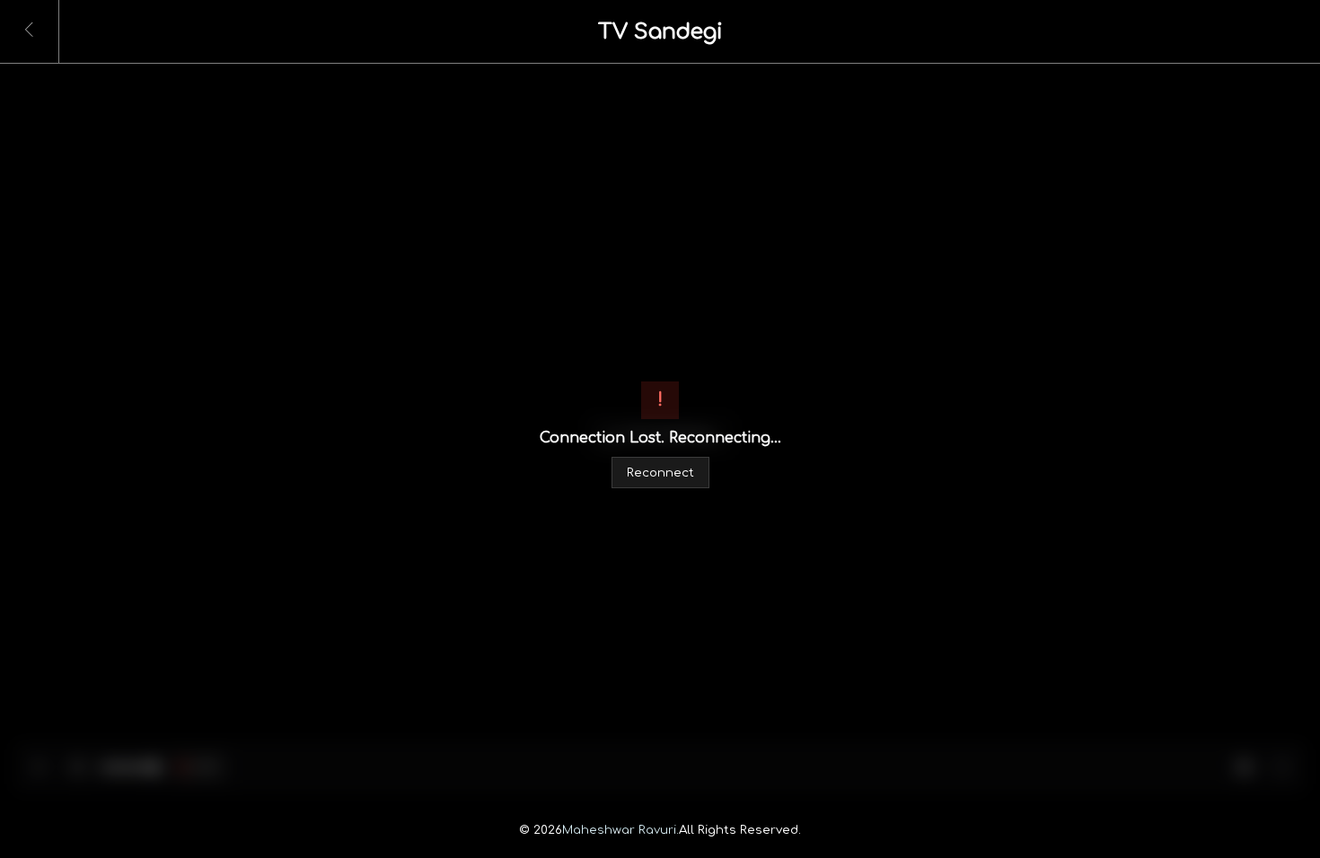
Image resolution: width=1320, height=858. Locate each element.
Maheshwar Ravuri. (620, 829)
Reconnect (660, 472)
